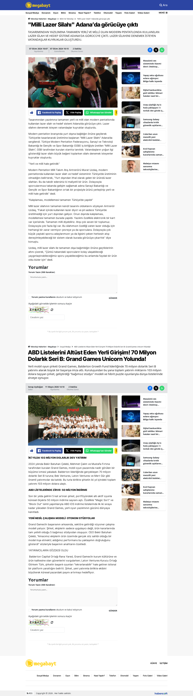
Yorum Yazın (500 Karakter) (41, 272)
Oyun (55, 13)
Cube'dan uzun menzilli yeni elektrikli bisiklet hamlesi (151, 137)
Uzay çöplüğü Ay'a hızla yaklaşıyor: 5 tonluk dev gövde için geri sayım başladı (153, 107)
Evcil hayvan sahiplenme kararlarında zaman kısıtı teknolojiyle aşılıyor (152, 151)
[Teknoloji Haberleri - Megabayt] (41, 663)
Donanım (46, 13)
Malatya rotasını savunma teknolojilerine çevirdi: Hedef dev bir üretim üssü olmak (153, 166)
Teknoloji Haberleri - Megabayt (43, 19)
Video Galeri (143, 13)
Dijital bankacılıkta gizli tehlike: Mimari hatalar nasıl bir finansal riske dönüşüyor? (152, 93)
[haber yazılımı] (161, 693)
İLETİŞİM (163, 663)
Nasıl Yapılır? (84, 13)
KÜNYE (153, 663)
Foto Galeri (129, 13)
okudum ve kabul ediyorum (57, 297)
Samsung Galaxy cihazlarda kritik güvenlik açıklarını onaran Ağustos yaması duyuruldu (152, 122)
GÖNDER (113, 298)
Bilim (63, 13)
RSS (30, 693)
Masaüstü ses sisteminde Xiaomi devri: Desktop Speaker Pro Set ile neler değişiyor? (152, 63)
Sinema (72, 13)
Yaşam (118, 13)
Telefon (97, 13)
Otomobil (108, 13)
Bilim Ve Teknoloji (66, 19)
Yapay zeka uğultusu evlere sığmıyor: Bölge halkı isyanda (153, 78)
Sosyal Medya (32, 13)
